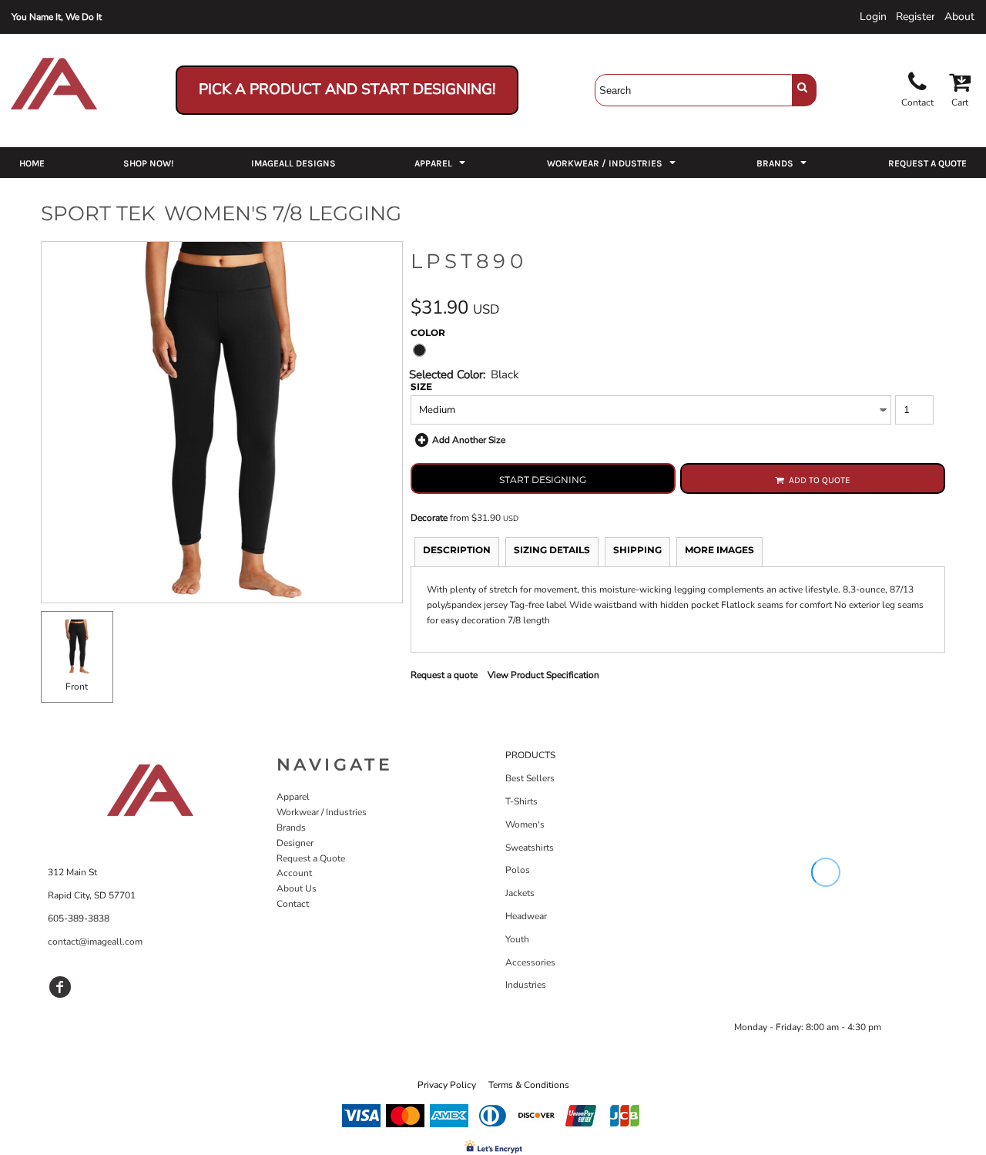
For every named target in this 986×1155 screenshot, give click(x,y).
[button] (441, 162)
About (959, 16)
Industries (525, 985)
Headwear (526, 916)
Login (873, 16)
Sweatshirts (529, 847)
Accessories (530, 962)
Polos (517, 870)
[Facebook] (60, 987)
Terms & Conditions (528, 1085)
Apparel (293, 797)
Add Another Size (468, 440)
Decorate (429, 518)
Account (294, 873)
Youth (517, 939)
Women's (525, 824)
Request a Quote (311, 858)
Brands (291, 827)
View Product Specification (543, 675)
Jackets (520, 893)
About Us (297, 888)
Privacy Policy (447, 1085)
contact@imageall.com (95, 941)
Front (76, 686)
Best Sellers (530, 778)
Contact (293, 904)
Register (915, 16)
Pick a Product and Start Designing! (347, 89)
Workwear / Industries (322, 812)
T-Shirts (521, 801)
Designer (295, 843)
